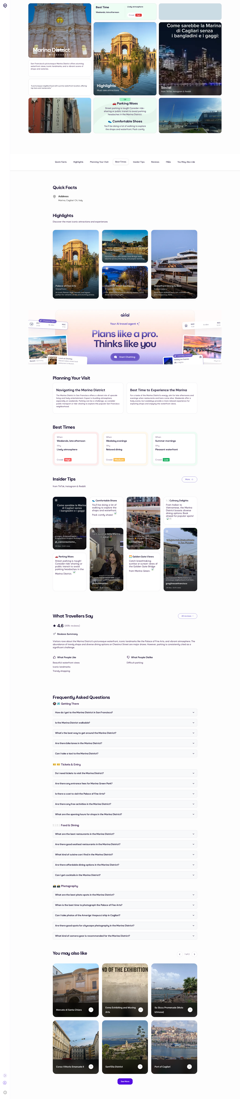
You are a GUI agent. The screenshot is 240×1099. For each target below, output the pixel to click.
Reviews (155, 162)
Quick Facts (61, 162)
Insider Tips (139, 162)
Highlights (78, 162)
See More (125, 1081)
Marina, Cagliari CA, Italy (70, 200)
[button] (50, 55)
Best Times (120, 161)
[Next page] (194, 954)
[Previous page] (179, 954)
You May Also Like (186, 162)
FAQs (168, 162)
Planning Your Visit (99, 162)
